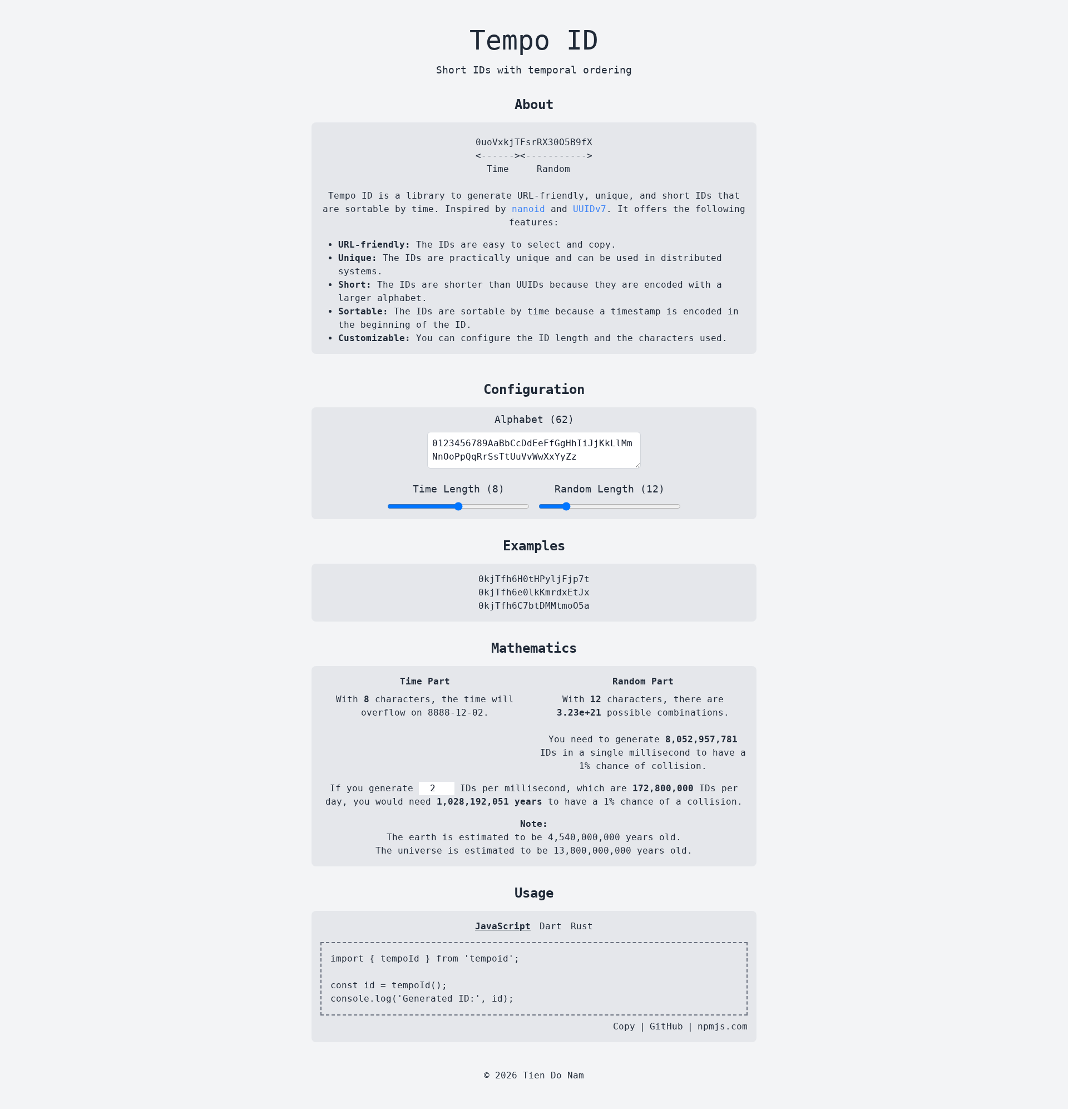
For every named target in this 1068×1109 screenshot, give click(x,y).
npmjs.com (723, 1026)
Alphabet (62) (534, 419)
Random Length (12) (610, 489)
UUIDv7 (589, 209)
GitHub (666, 1026)
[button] (1054, 13)
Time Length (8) (459, 489)
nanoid (528, 209)
